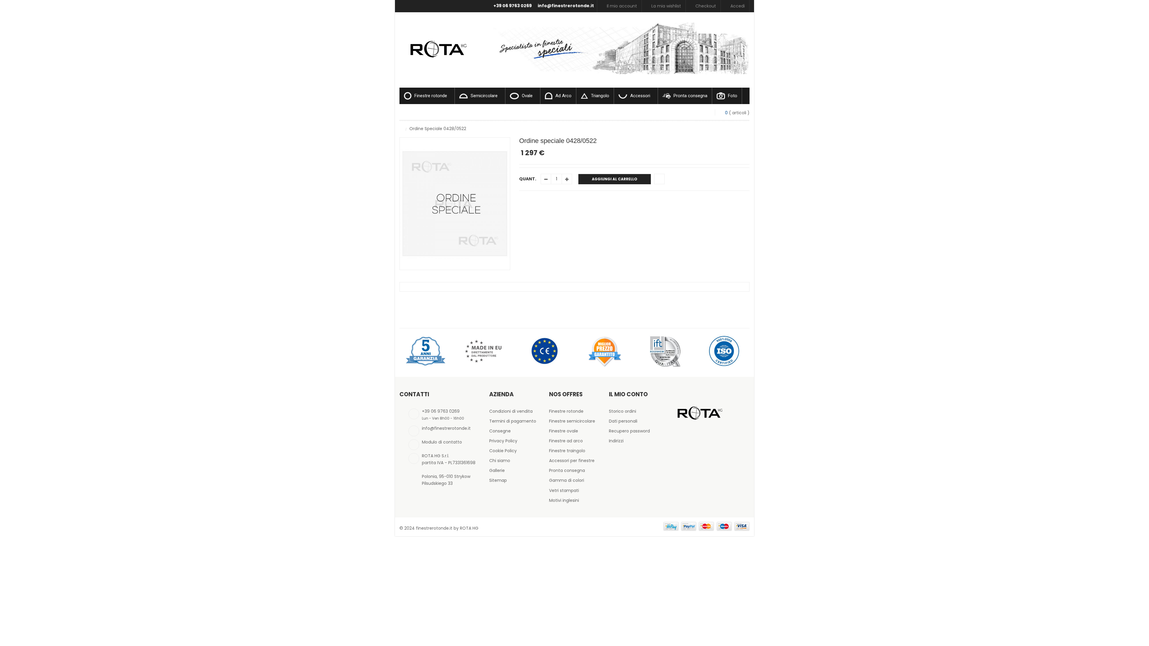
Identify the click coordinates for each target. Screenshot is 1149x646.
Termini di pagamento (512, 421)
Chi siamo (499, 461)
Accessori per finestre (572, 461)
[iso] (724, 351)
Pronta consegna (690, 95)
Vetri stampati (564, 490)
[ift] (664, 351)
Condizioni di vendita (511, 411)
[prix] (604, 351)
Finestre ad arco (566, 441)
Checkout (705, 6)
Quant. (527, 179)
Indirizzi (616, 441)
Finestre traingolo (567, 451)
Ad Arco (563, 95)
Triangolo (600, 95)
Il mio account (622, 6)
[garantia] (424, 351)
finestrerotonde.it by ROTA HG (447, 528)
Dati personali (623, 421)
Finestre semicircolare (572, 421)
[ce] (544, 351)
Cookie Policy (503, 451)
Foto (732, 95)
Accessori (640, 95)
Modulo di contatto (442, 442)
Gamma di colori (566, 480)
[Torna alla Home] (401, 129)
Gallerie (497, 470)
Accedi (737, 6)
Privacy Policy (503, 441)
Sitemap (498, 480)
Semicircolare (484, 95)
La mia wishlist (666, 6)
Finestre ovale (563, 431)
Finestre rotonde (430, 95)
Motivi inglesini (564, 500)
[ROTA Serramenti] (436, 41)
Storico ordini (622, 411)
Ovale (527, 95)
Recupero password (629, 431)
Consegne (500, 431)
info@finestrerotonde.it (566, 6)
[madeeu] (484, 351)
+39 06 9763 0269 (512, 6)
